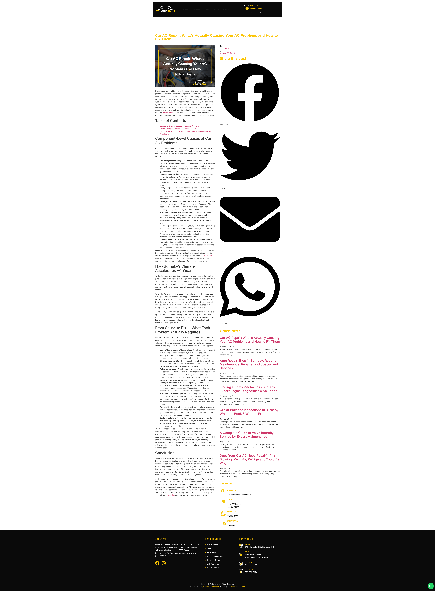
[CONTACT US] (224, 522)
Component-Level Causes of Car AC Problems (180, 126)
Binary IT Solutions (211, 587)
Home (185, 9)
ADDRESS (231, 490)
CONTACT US (233, 521)
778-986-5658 (255, 13)
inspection (170, 495)
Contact (226, 9)
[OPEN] (224, 501)
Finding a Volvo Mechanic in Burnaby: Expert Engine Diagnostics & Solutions (248, 389)
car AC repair (168, 113)
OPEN (229, 500)
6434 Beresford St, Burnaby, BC (239, 495)
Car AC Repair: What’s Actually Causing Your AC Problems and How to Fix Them (250, 339)
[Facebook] (157, 563)
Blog (207, 9)
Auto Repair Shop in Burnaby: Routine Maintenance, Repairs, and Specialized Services (249, 364)
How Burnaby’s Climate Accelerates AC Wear (179, 128)
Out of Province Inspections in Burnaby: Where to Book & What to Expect (249, 412)
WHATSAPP (232, 512)
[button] (250, 94)
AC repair (208, 256)
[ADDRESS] (224, 492)
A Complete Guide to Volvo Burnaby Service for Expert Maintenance (247, 434)
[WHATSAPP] (224, 513)
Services (196, 9)
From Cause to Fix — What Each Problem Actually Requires (185, 131)
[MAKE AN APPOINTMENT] (246, 7)
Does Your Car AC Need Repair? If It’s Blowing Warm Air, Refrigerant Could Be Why (249, 459)
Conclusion (165, 134)
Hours (216, 9)
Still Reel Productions (236, 587)
